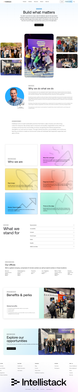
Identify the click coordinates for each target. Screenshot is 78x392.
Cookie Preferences (49, 389)
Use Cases (20, 370)
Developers (56, 368)
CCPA (34, 389)
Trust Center (42, 389)
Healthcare (20, 366)
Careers (71, 372)
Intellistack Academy (39, 372)
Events (36, 368)
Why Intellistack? (73, 368)
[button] (24, 1)
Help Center (37, 370)
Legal (37, 389)
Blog (36, 366)
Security (71, 375)
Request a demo (68, 1)
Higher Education (21, 368)
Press (70, 370)
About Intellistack (73, 366)
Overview (56, 366)
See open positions (39, 24)
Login (62, 1)
